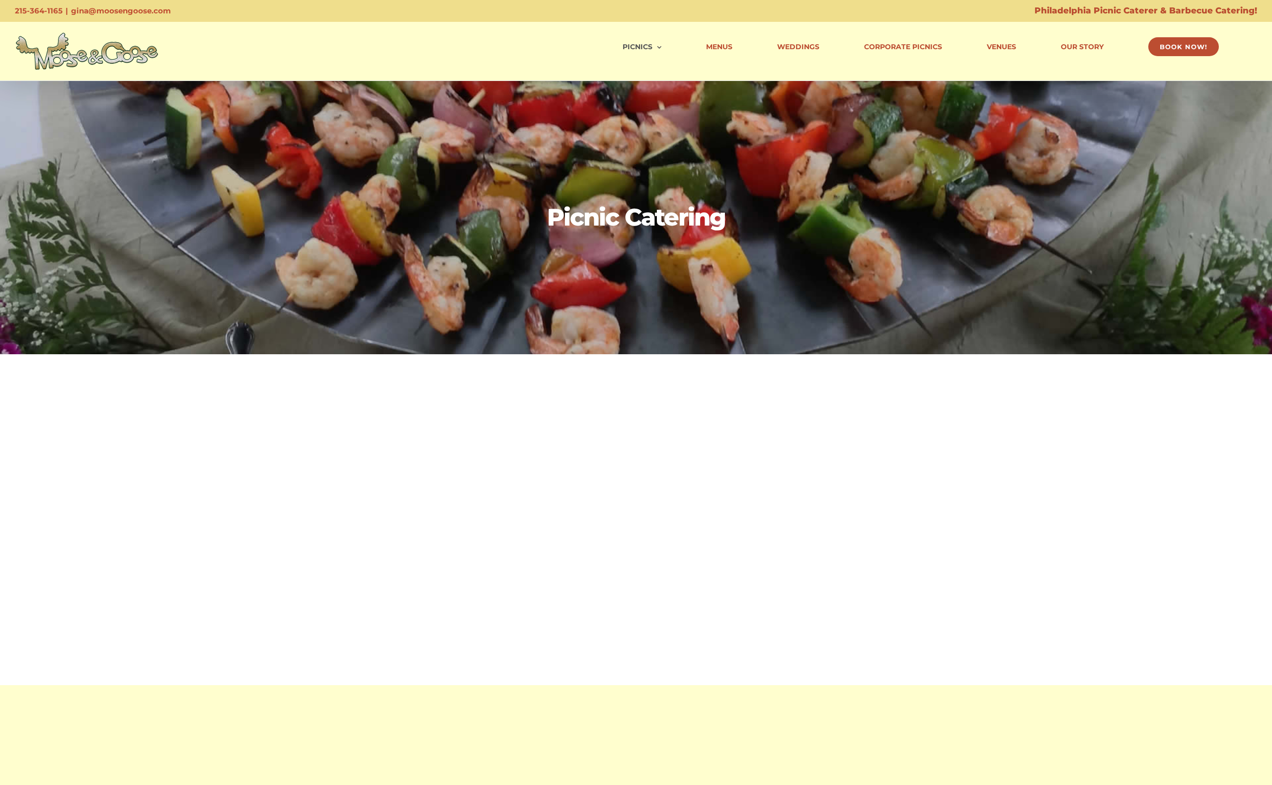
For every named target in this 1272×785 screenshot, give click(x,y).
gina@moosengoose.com (121, 10)
